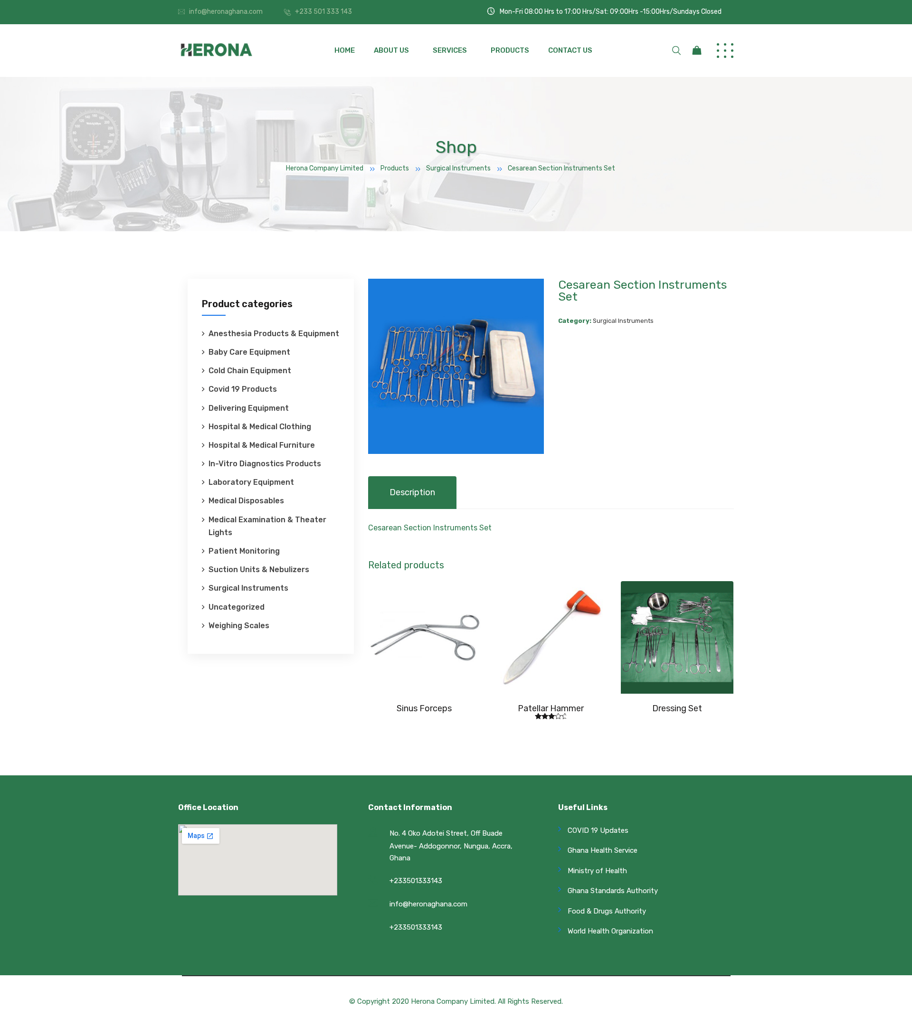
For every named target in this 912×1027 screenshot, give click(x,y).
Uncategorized (237, 607)
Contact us (570, 50)
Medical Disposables (246, 500)
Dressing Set (677, 708)
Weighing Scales (239, 625)
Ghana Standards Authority (613, 890)
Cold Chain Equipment (250, 370)
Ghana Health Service (602, 850)
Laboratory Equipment (251, 482)
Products (510, 50)
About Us (391, 50)
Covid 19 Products (243, 389)
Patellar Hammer (551, 708)
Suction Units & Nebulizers (259, 569)
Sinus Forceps (424, 708)
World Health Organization (610, 931)
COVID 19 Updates (598, 830)
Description (412, 492)
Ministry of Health (597, 871)
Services (450, 50)
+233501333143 (416, 880)
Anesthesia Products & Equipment (274, 333)
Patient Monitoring (244, 551)
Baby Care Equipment (249, 352)
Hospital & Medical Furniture (262, 445)
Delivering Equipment (249, 408)
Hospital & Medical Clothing (260, 426)
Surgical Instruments (248, 588)
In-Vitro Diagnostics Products (265, 463)
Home (344, 50)
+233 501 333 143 (323, 12)
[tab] (412, 492)
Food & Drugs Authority (607, 911)
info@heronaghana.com (226, 12)
